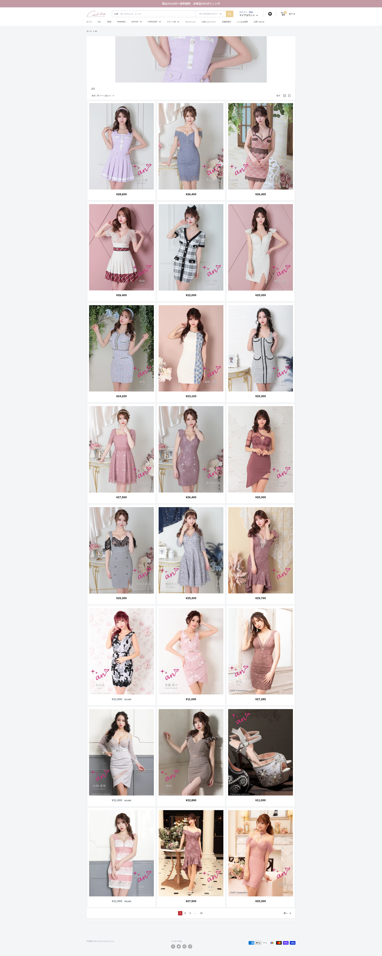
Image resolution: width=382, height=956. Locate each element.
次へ (286, 913)
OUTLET (134, 22)
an (96, 31)
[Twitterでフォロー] (179, 946)
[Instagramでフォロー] (184, 946)
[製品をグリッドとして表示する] (284, 95)
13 (201, 913)
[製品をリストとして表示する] (289, 95)
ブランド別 (171, 22)
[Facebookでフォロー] (173, 946)
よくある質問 (242, 22)
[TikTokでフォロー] (190, 946)
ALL (99, 22)
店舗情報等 (226, 22)
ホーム (89, 22)
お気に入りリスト (209, 22)
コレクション (190, 22)
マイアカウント (247, 15)
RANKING (121, 22)
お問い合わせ (259, 22)
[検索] (229, 14)
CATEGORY (153, 22)
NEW (109, 22)
